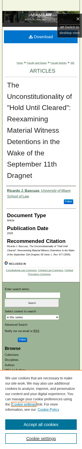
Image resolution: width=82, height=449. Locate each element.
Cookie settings (24, 404)
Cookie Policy (48, 409)
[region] (41, 409)
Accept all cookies (41, 424)
